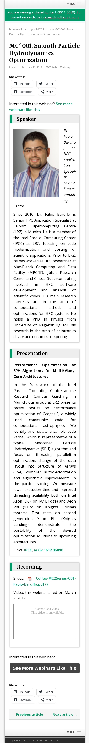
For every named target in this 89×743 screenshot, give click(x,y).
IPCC (28, 550)
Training (27, 29)
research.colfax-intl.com (61, 17)
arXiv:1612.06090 (48, 550)
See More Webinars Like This (44, 668)
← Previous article (27, 714)
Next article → (65, 714)
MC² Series (52, 67)
